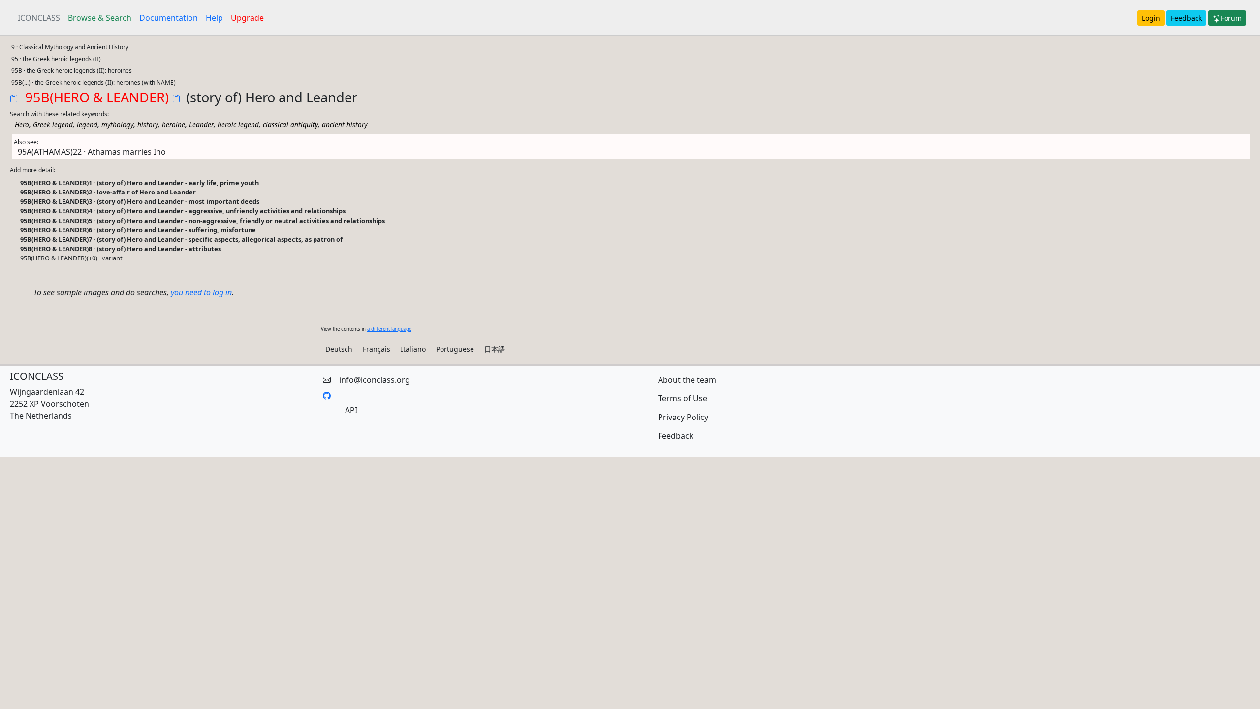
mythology (117, 124)
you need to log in (201, 292)
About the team (687, 379)
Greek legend (53, 124)
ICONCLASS (39, 17)
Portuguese (455, 349)
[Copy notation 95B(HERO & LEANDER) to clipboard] (16, 99)
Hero (22, 124)
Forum (1231, 18)
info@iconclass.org (374, 379)
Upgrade (247, 17)
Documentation (168, 17)
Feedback (1186, 18)
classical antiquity (290, 124)
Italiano (413, 349)
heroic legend (238, 124)
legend (87, 124)
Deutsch (338, 349)
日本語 (494, 349)
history (147, 124)
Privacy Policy (683, 417)
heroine (173, 124)
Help (214, 17)
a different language (389, 329)
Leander (201, 124)
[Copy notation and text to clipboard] (178, 99)
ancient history (344, 124)
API (351, 410)
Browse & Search (99, 17)
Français (376, 349)
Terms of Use (682, 398)
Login (1151, 18)
